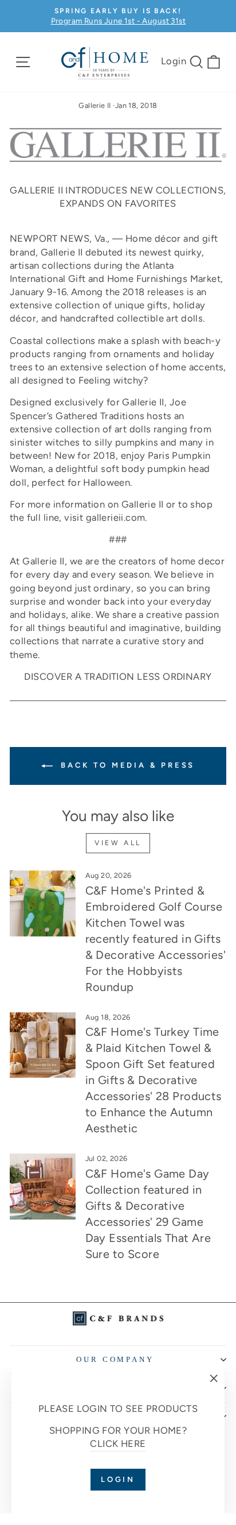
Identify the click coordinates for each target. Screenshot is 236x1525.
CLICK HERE (117, 1443)
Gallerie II (94, 105)
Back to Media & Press (126, 765)
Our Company (115, 1359)
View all (118, 843)
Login (173, 61)
